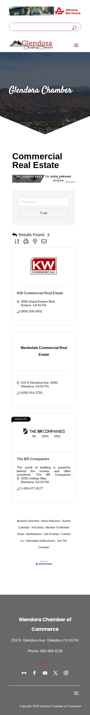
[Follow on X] (55, 673)
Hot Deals (37, 527)
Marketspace (34, 534)
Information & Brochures (40, 540)
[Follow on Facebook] (34, 673)
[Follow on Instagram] (66, 673)
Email (45, 662)
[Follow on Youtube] (45, 673)
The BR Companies (33, 459)
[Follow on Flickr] (24, 673)
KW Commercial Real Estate (40, 293)
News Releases (51, 521)
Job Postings (51, 534)
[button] (14, 235)
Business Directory (28, 521)
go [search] (45, 212)
